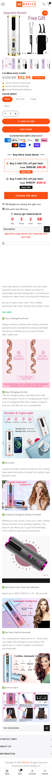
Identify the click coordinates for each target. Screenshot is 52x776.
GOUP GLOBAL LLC (31, 765)
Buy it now (26, 129)
